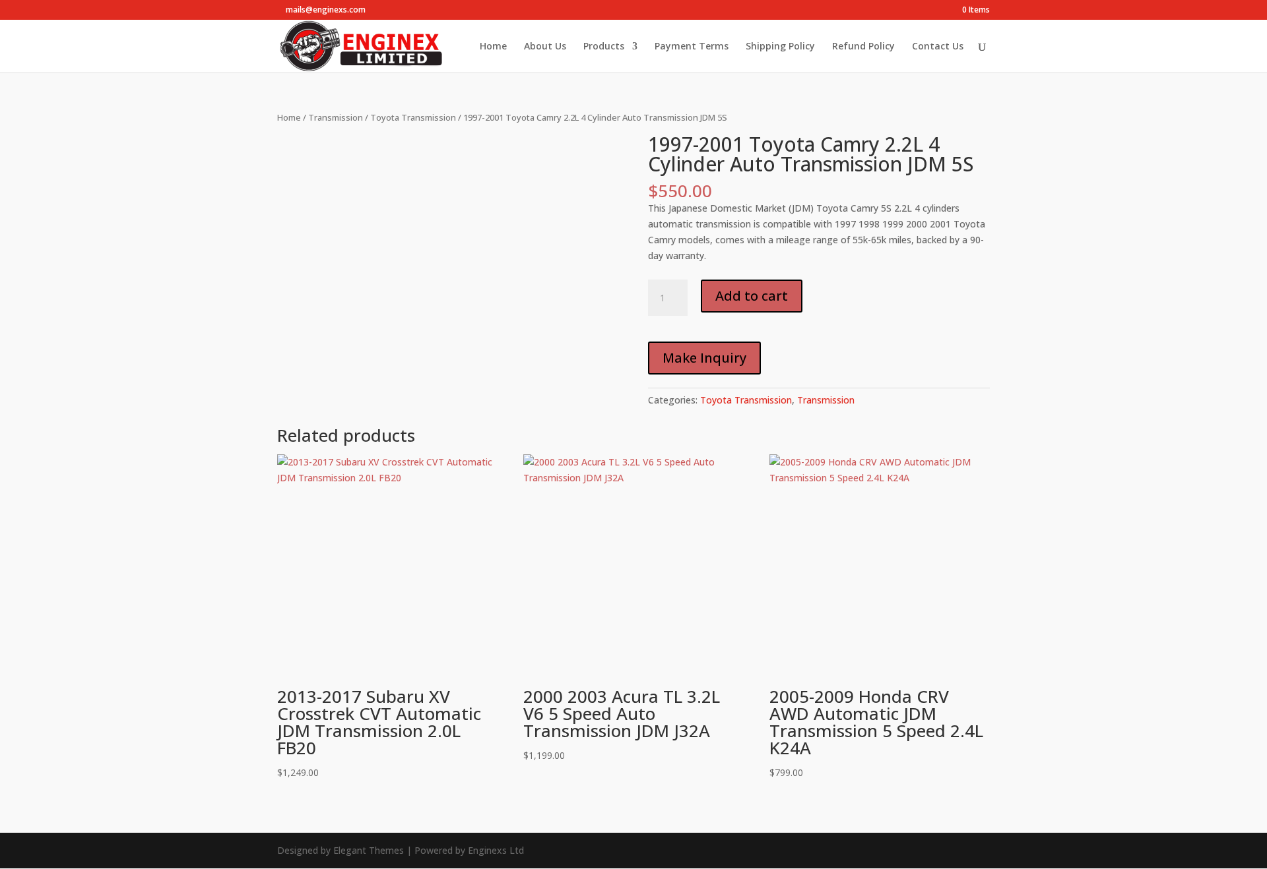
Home (493, 47)
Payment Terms (692, 47)
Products (603, 47)
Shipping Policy (780, 47)
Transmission (335, 117)
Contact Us (937, 47)
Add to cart (751, 296)
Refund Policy (863, 47)
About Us (545, 47)
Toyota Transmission (413, 117)
